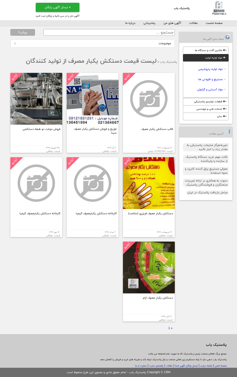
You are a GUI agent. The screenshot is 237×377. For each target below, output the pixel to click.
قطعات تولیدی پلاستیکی (209, 101)
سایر (221, 116)
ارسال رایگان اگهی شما (186, 366)
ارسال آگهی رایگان (58, 7)
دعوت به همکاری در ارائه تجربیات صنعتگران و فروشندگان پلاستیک (206, 183)
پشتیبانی (149, 23)
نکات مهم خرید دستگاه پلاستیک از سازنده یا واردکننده (207, 159)
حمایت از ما (141, 366)
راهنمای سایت (155, 366)
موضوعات (92, 43)
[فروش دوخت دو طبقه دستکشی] (36, 123)
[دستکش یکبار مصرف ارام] (149, 292)
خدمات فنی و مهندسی (210, 109)
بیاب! (22, 32)
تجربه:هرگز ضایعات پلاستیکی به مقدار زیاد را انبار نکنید (207, 147)
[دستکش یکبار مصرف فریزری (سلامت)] (149, 208)
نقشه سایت (205, 366)
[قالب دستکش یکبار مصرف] (149, 123)
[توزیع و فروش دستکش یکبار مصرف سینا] (92, 123)
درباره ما (130, 23)
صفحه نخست (214, 23)
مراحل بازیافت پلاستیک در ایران (207, 193)
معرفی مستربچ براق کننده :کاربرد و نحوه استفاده (206, 171)
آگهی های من (172, 23)
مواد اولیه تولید (215, 58)
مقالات (193, 23)
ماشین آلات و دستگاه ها (210, 50)
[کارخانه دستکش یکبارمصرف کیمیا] (92, 208)
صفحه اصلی (221, 366)
